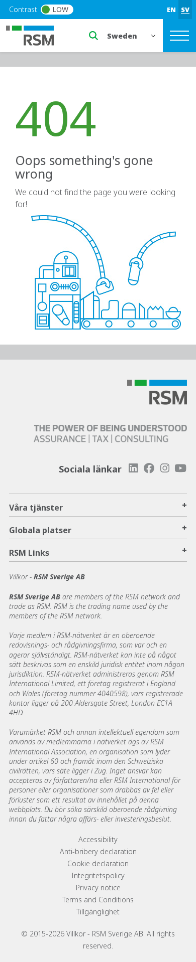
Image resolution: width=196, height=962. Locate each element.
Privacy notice (98, 887)
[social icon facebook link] (148, 468)
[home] (36, 34)
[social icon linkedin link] (133, 468)
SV (185, 9)
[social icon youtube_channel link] (180, 468)
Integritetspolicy (98, 875)
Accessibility (98, 839)
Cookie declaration (98, 863)
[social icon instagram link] (164, 468)
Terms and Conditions (98, 899)
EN (171, 9)
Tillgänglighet (98, 911)
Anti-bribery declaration (98, 851)
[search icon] (93, 35)
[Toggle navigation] (179, 35)
